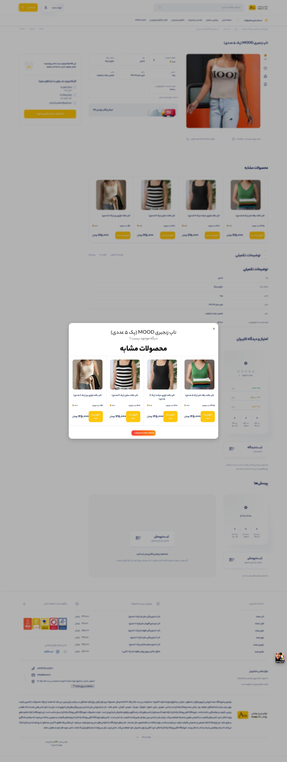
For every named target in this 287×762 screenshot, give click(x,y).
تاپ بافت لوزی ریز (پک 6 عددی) (87, 395)
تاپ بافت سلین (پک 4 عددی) (125, 395)
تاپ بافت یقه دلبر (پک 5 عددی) (199, 395)
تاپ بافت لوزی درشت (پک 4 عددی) (162, 397)
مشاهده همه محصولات (144, 433)
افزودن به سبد (208, 416)
